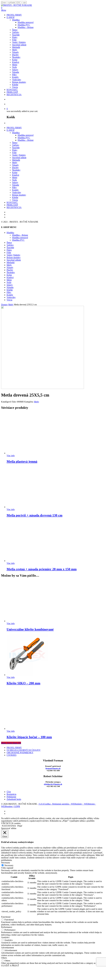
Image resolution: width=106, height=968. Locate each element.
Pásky (14, 150)
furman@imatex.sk (53, 768)
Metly (14, 162)
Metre (14, 177)
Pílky (14, 187)
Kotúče (15, 190)
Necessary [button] (5, 862)
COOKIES (11, 755)
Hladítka (16, 132)
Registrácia (11, 794)
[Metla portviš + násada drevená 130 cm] (27, 507)
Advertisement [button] (7, 947)
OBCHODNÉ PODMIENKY (20, 752)
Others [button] (4, 958)
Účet (9, 792)
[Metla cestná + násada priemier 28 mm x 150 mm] (27, 561)
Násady (15, 165)
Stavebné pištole (19, 157)
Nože (14, 180)
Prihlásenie (11, 797)
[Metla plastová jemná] (27, 453)
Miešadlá (16, 160)
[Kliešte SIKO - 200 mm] (27, 675)
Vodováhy (16, 192)
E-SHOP (10, 130)
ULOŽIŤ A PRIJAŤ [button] (10, 965)
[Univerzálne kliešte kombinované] (27, 621)
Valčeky (15, 145)
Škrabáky (16, 170)
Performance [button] (6, 927)
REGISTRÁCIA (14, 207)
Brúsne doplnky (19, 195)
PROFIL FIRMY (14, 128)
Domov (4, 304)
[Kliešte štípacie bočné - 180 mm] (27, 728)
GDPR (17, 806)
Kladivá (15, 175)
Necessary (8, 865)
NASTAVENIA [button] (9, 826)
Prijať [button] (19, 826)
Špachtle (16, 147)
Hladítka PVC (24, 137)
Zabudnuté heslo (14, 799)
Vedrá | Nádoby (19, 155)
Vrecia (15, 200)
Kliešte (15, 197)
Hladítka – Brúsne (26, 140)
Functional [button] (5, 917)
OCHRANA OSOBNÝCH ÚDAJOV (24, 750)
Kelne (14, 172)
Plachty (15, 167)
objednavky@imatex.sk (53, 784)
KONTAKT (12, 202)
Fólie (14, 152)
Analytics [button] (5, 937)
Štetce (14, 142)
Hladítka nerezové (26, 135)
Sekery (15, 182)
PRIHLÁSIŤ (12, 205)
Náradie (15, 185)
